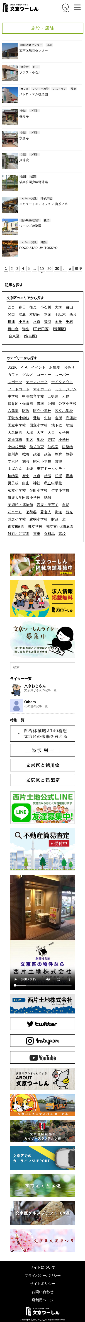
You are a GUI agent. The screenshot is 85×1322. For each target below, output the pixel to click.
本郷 (47, 314)
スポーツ (15, 382)
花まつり (15, 512)
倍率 (40, 403)
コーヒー (44, 375)
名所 (58, 418)
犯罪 (58, 476)
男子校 (13, 483)
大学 (40, 432)
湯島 (22, 314)
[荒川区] (59, 329)
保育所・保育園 (20, 403)
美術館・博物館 (20, 505)
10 (42, 269)
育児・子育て (47, 505)
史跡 (47, 418)
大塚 (58, 307)
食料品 (49, 534)
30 (57, 269)
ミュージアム (66, 389)
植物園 (13, 476)
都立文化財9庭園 (59, 526)
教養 (69, 454)
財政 (54, 519)
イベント (38, 367)
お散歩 (54, 367)
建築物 (67, 447)
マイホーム (42, 389)
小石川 (45, 307)
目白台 (13, 329)
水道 (36, 322)
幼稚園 (53, 447)
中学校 (13, 396)
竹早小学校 (60, 490)
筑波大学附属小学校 (24, 498)
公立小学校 (67, 403)
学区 (29, 440)
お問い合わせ (42, 1292)
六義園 (13, 411)
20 (49, 269)
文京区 (13, 461)
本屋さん (15, 469)
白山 (69, 307)
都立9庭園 (16, 526)
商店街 (71, 418)
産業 (69, 476)
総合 (11, 307)
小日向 (24, 322)
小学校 (63, 440)
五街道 (53, 396)
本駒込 (34, 314)
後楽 (33, 307)
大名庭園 (15, 432)
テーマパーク (37, 382)
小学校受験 (17, 447)
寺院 (51, 440)
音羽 (47, 322)
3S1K (12, 367)
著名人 (45, 512)
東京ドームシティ (51, 469)
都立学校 (35, 526)
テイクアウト (62, 382)
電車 (36, 534)
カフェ (13, 375)
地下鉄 (56, 425)
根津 (11, 322)
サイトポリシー (42, 1284)
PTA (23, 367)
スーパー (62, 375)
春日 (22, 307)
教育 (58, 454)
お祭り (69, 367)
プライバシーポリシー (42, 1275)
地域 (69, 425)
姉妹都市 (15, 440)
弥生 (25, 329)
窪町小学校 (38, 490)
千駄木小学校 (18, 418)
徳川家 (13, 454)
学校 (40, 440)
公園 (51, 403)
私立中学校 (53, 483)
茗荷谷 (31, 512)
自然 (65, 505)
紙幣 (47, 498)
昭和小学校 (42, 461)
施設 (25, 461)
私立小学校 (17, 490)
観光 (69, 512)
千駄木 (60, 314)
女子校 (63, 432)
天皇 (51, 432)
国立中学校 (17, 425)
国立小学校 (38, 425)
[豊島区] (30, 336)
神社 (36, 483)
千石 (69, 322)
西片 (73, 314)
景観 (58, 461)
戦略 (25, 454)
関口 (11, 314)
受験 (36, 418)
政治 (36, 454)
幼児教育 (36, 447)
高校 (62, 534)
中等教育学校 (33, 396)
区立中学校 (42, 411)
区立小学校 (64, 411)
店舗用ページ (42, 1300)
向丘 (58, 322)
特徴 (47, 476)
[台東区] (14, 336)
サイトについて (42, 1267)
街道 (58, 512)
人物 (65, 396)
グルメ (27, 375)
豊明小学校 (38, 519)
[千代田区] (41, 329)
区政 (25, 411)
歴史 (25, 476)
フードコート (18, 389)
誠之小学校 (17, 519)
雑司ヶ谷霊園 (18, 534)
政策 (47, 454)
